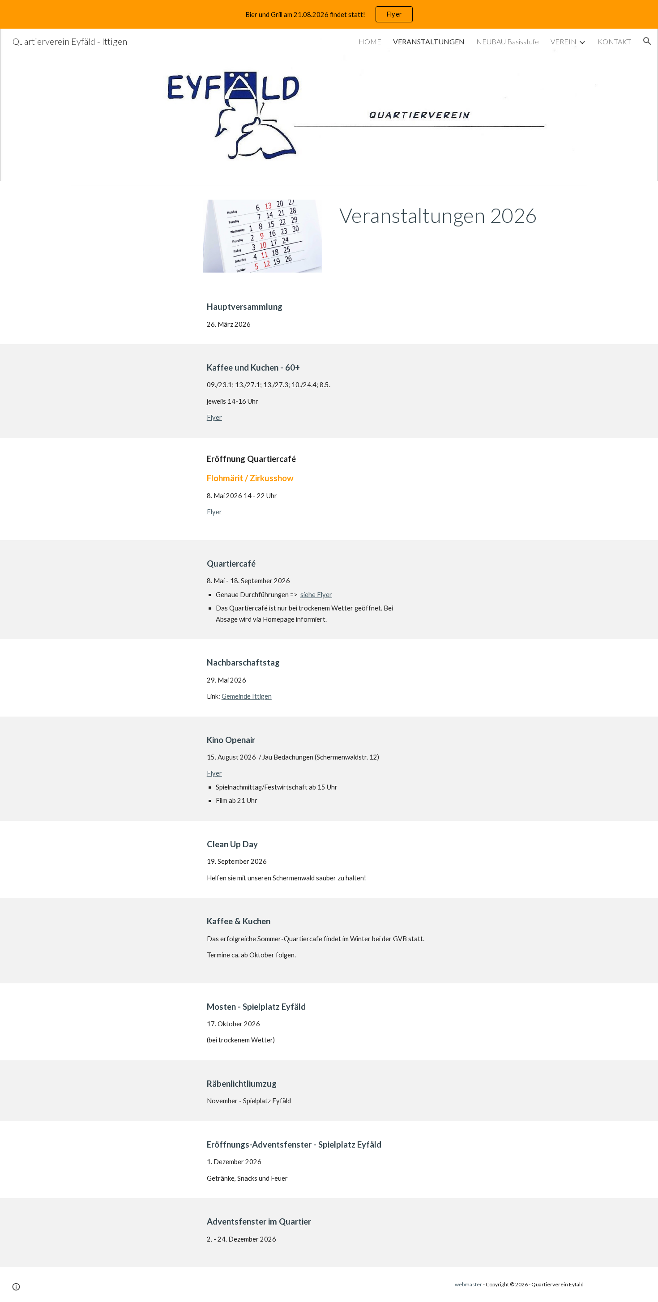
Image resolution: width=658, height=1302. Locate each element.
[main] (461, 215)
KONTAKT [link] (614, 41)
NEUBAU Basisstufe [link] (507, 41)
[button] (647, 41)
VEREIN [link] (564, 41)
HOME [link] (370, 41)
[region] (329, 14)
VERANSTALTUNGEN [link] (429, 41)
